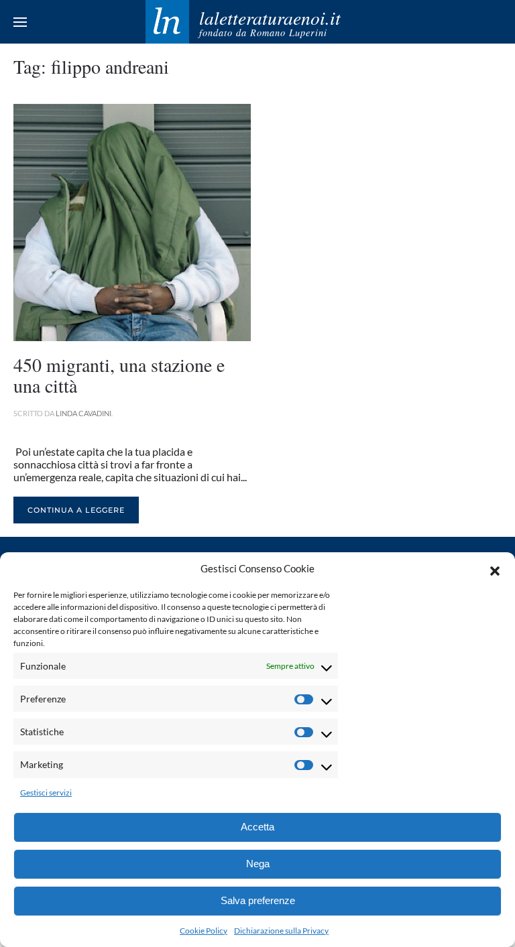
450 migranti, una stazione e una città (119, 375)
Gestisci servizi (46, 792)
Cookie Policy (203, 931)
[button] (495, 569)
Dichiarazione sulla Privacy (281, 931)
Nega (258, 863)
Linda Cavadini (83, 413)
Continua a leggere (76, 510)
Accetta (257, 826)
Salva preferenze (258, 900)
